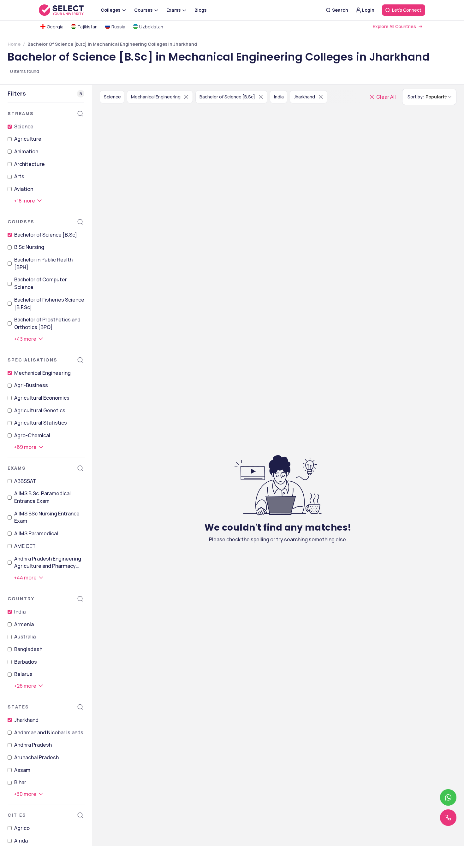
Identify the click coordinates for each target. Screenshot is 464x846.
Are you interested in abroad (285, 496)
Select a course (265, 440)
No (271, 504)
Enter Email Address (271, 383)
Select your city (266, 467)
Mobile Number (262, 411)
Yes (252, 504)
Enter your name (265, 355)
